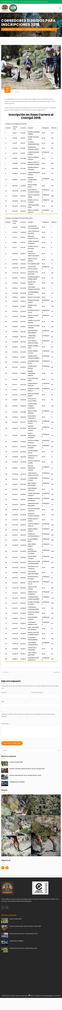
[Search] (59, 750)
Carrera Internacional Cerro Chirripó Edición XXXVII (25, 775)
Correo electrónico (37, 692)
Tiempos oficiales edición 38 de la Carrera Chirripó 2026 (27, 769)
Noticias (17, 92)
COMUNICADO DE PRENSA (17, 782)
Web (2, 701)
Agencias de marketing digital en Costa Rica (47, 995)
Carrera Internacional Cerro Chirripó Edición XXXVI (23, 948)
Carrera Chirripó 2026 (16, 762)
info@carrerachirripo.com (10, 2)
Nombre (4, 692)
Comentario (5, 723)
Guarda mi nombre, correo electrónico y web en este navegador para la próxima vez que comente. (28, 715)
